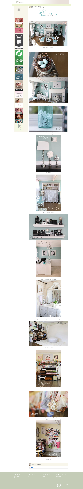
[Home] (19, 3)
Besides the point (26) (19, 12)
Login (29, 476)
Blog (31, 7)
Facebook (57, 477)
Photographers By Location (18, 480)
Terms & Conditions (31, 478)
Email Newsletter (58, 476)
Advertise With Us (44, 476)
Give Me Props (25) (18, 11)
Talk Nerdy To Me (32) (19, 8)
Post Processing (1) (18, 9)
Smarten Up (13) (18, 10)
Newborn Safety (16, 478)
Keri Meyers (39, 464)
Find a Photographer (17, 476)
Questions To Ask (16, 477)
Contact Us (29, 477)
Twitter (57, 478)
